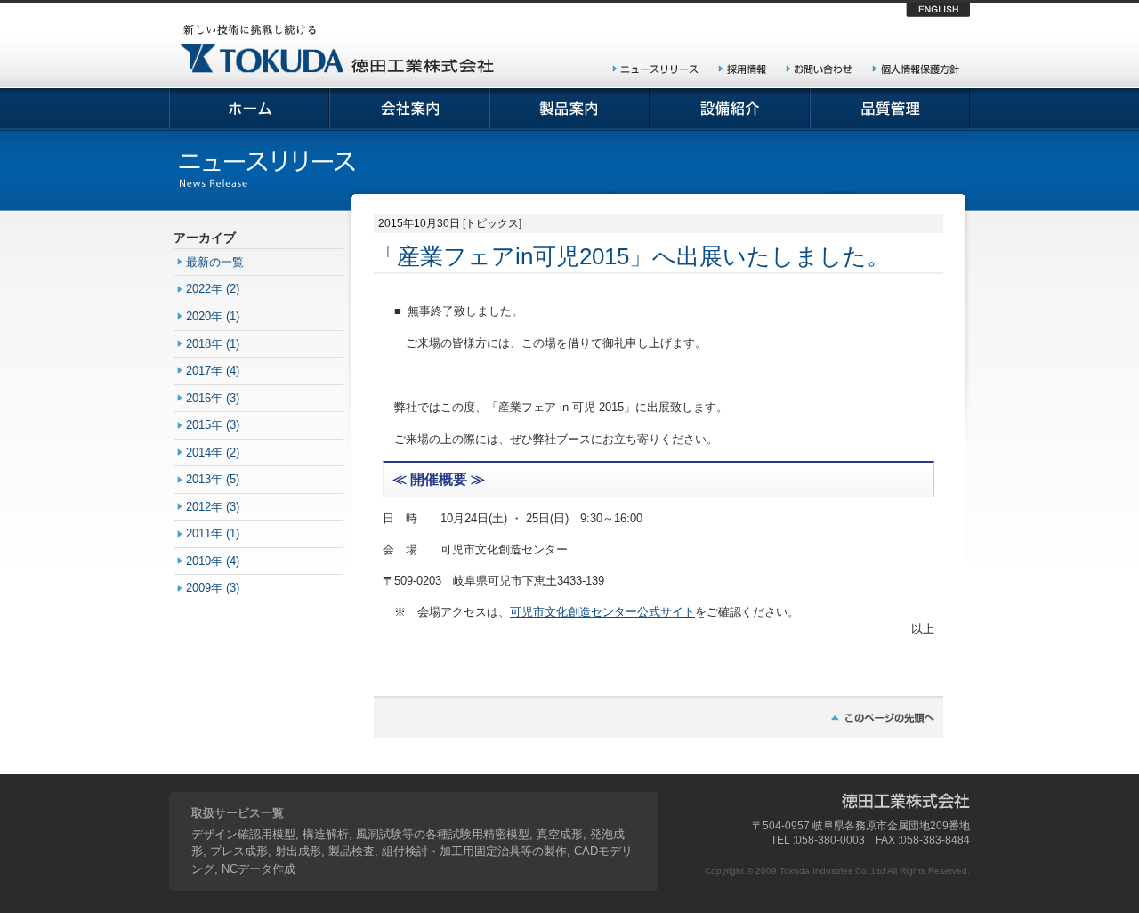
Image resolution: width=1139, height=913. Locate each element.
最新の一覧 (215, 262)
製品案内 (569, 109)
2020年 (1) (212, 316)
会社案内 (409, 109)
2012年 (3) (212, 506)
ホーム (249, 109)
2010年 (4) (212, 561)
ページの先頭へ (658, 717)
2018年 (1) (212, 344)
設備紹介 (730, 109)
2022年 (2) (212, 288)
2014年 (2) (212, 452)
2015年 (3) (212, 425)
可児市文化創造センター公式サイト (602, 611)
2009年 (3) (212, 587)
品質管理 (890, 109)
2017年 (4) (212, 370)
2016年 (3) (212, 398)
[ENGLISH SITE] (938, 13)
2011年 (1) (212, 533)
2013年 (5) (212, 479)
